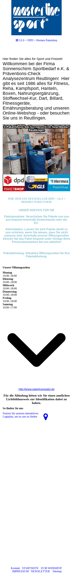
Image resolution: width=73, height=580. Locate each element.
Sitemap (57, 571)
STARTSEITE (30, 568)
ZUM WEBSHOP (51, 568)
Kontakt (15, 568)
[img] (36, 17)
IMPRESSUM (20, 571)
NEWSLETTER (40, 571)
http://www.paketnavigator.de (37, 389)
